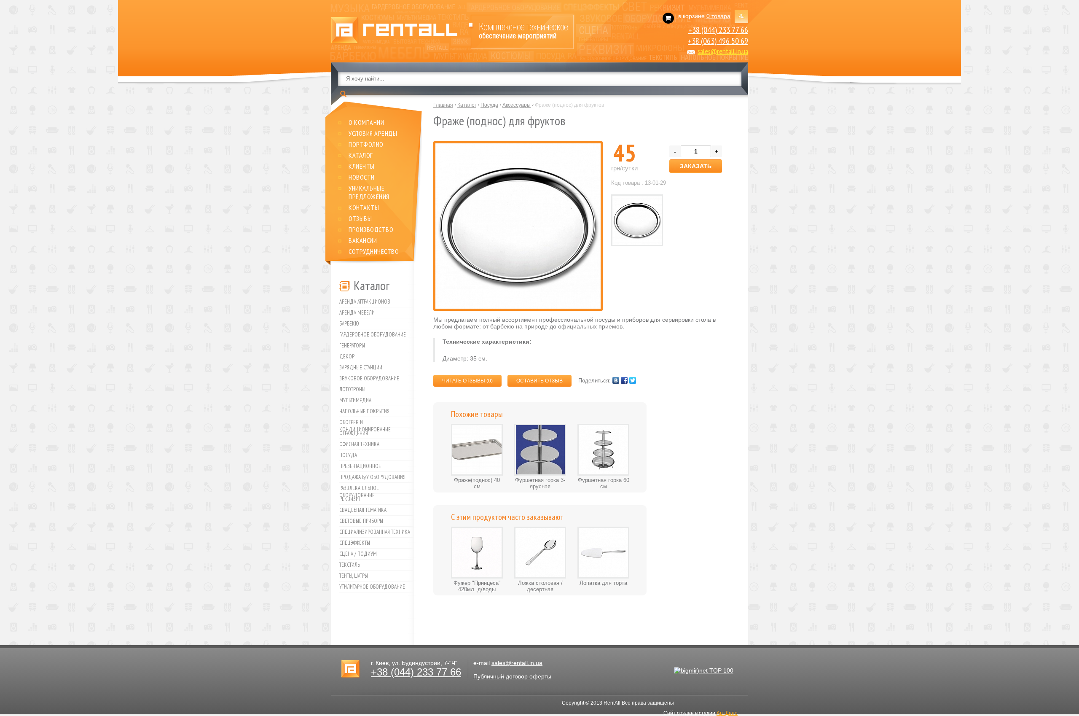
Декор (346, 356)
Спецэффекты (354, 542)
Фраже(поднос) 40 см (477, 483)
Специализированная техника (374, 532)
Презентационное (360, 466)
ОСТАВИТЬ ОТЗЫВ (539, 381)
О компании (366, 122)
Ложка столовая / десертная (540, 586)
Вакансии (363, 240)
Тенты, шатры (353, 575)
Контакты (364, 207)
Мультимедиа (355, 400)
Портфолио (366, 144)
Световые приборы (361, 521)
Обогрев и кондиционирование (365, 423)
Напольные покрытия (364, 411)
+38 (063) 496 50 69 (718, 40)
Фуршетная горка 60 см (603, 483)
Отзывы (360, 218)
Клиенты (362, 166)
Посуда (348, 455)
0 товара (718, 16)
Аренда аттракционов (364, 301)
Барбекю (349, 323)
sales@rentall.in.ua (723, 51)
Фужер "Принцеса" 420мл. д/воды (477, 586)
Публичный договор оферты (512, 676)
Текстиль (349, 564)
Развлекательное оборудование (359, 489)
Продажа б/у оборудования (372, 477)
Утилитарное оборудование (372, 586)
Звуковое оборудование (369, 378)
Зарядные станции (360, 367)
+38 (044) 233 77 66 (718, 29)
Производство (371, 229)
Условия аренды (373, 133)
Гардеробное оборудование (372, 334)
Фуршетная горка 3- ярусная (540, 483)
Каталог (361, 155)
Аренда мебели (357, 312)
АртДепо (727, 713)
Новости (362, 177)
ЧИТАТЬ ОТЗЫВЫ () (467, 381)
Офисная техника (359, 444)
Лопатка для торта (603, 583)
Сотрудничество (374, 251)
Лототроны (352, 389)
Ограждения (353, 433)
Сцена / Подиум (358, 553)
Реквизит (350, 499)
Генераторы (352, 345)
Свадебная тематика (363, 510)
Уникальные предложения (369, 192)
